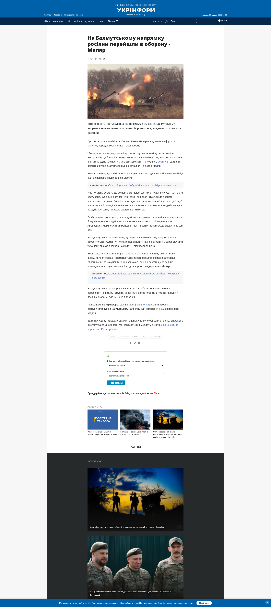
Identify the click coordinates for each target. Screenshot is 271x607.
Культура (89, 21)
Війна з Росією (139, 337)
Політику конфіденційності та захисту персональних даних (166, 603)
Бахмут (112, 337)
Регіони (78, 21)
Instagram (141, 393)
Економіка (58, 21)
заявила (142, 304)
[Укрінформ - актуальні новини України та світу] (135, 9)
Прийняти (204, 603)
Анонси (79, 15)
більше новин (135, 447)
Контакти (157, 21)
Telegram (130, 393)
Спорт (101, 21)
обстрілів (163, 161)
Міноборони (124, 337)
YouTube (154, 393)
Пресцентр (69, 15)
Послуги (47, 15)
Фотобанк (58, 15)
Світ (69, 21)
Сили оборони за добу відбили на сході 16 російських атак (143, 185)
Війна (47, 21)
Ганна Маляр (155, 337)
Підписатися (116, 383)
